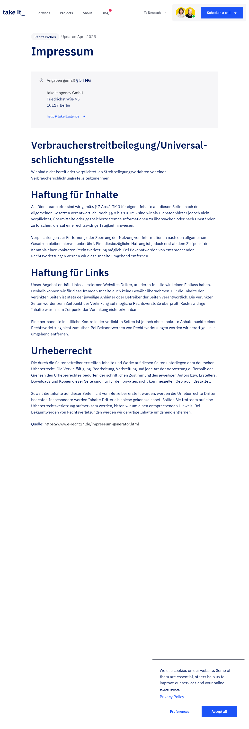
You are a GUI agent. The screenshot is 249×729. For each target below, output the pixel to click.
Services (43, 13)
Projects (66, 13)
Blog (105, 13)
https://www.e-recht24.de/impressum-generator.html (91, 424)
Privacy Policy (172, 696)
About (87, 13)
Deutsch (154, 13)
